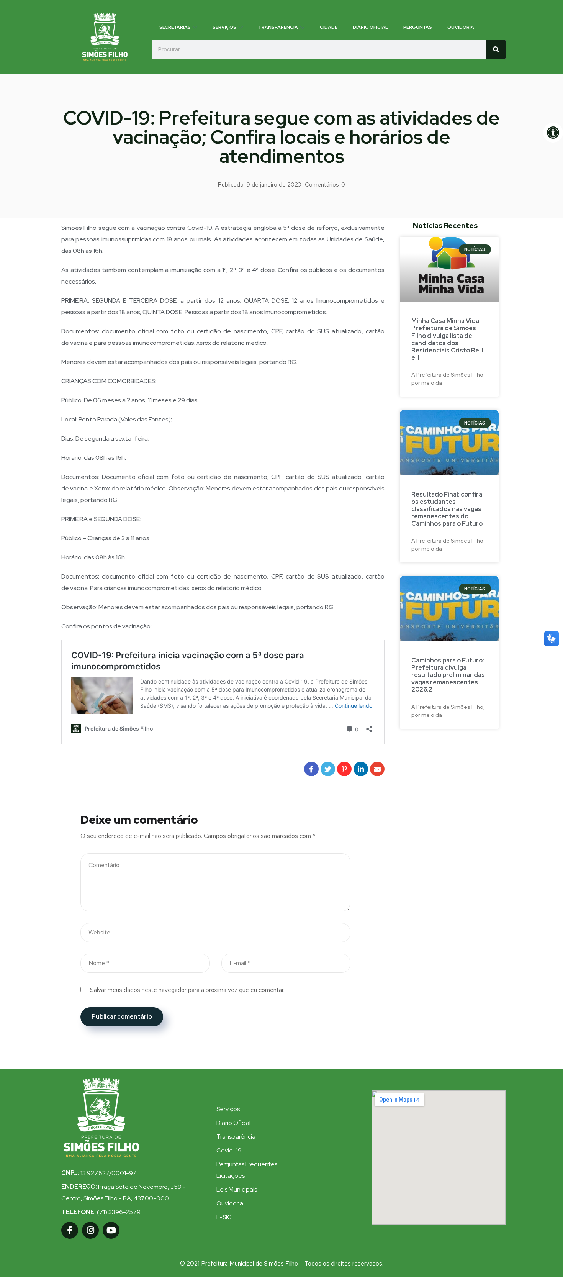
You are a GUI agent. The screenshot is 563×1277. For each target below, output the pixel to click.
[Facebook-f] (69, 1230)
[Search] (496, 49)
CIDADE (328, 27)
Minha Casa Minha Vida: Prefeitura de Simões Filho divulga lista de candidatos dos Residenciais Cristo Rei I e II (447, 339)
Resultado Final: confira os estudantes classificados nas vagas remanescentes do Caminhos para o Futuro (447, 509)
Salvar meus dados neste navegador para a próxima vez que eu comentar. (187, 990)
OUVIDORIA (460, 27)
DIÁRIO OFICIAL (370, 27)
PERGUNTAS (417, 27)
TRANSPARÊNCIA (278, 27)
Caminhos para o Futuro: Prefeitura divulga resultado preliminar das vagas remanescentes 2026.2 (448, 675)
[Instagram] (90, 1230)
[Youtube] (111, 1230)
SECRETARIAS (175, 27)
